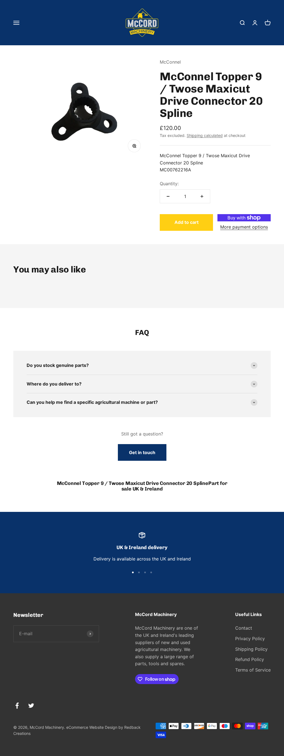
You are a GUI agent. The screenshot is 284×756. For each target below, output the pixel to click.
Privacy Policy (250, 638)
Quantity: (169, 183)
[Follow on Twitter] (31, 705)
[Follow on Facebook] (17, 705)
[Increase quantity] (202, 196)
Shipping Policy (251, 649)
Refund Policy (249, 659)
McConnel (170, 62)
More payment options (244, 227)
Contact (243, 628)
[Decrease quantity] (168, 196)
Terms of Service (253, 670)
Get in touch (142, 452)
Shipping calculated (205, 135)
